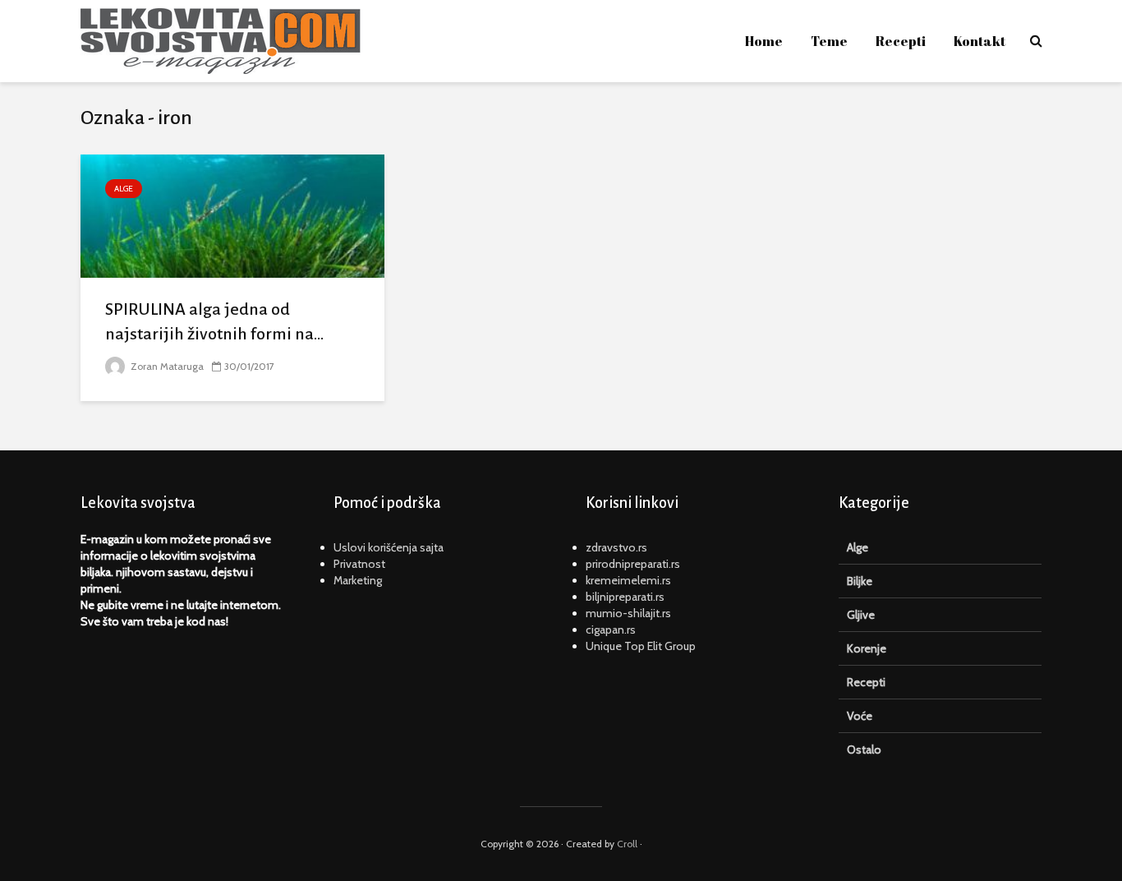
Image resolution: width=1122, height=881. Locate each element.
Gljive (861, 614)
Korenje (866, 648)
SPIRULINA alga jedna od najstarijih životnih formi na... (214, 321)
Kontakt (979, 41)
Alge (123, 188)
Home (764, 41)
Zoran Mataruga (166, 366)
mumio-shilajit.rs (628, 613)
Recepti (901, 41)
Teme (829, 41)
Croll (627, 843)
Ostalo (864, 749)
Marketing (357, 580)
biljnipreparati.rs (625, 596)
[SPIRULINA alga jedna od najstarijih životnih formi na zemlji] (232, 215)
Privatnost (359, 563)
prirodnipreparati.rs (633, 563)
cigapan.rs (611, 629)
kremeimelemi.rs (628, 580)
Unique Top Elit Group (641, 646)
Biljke (859, 581)
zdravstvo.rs (616, 547)
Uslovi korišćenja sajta (388, 547)
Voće (859, 715)
